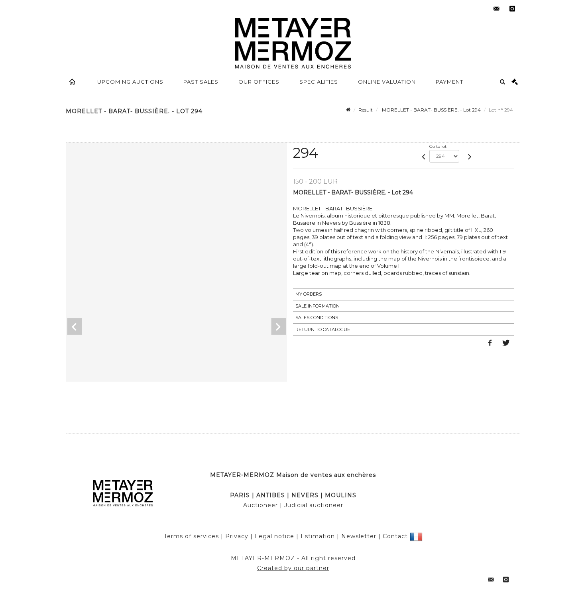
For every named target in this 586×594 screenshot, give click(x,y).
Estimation (318, 536)
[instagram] (512, 9)
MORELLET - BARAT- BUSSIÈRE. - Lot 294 (431, 110)
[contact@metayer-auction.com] (496, 9)
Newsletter (358, 536)
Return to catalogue (322, 329)
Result (365, 110)
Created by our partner (293, 568)
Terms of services (191, 536)
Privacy (236, 536)
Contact (395, 536)
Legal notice (274, 536)
